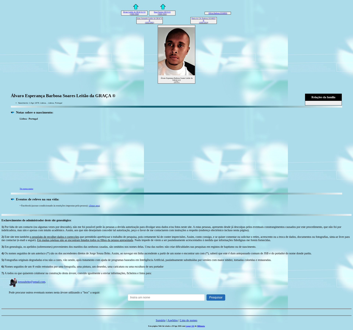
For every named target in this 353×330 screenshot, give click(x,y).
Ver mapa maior (26, 188)
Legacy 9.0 (190, 326)
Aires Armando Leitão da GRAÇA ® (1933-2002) (149, 20)
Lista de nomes (188, 320)
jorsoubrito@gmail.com (31, 281)
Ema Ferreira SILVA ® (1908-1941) (162, 13)
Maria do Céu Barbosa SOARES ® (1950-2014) (203, 20)
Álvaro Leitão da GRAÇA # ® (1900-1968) (134, 13)
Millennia (201, 326)
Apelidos (172, 320)
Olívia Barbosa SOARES (217, 13)
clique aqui (94, 205)
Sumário (160, 320)
